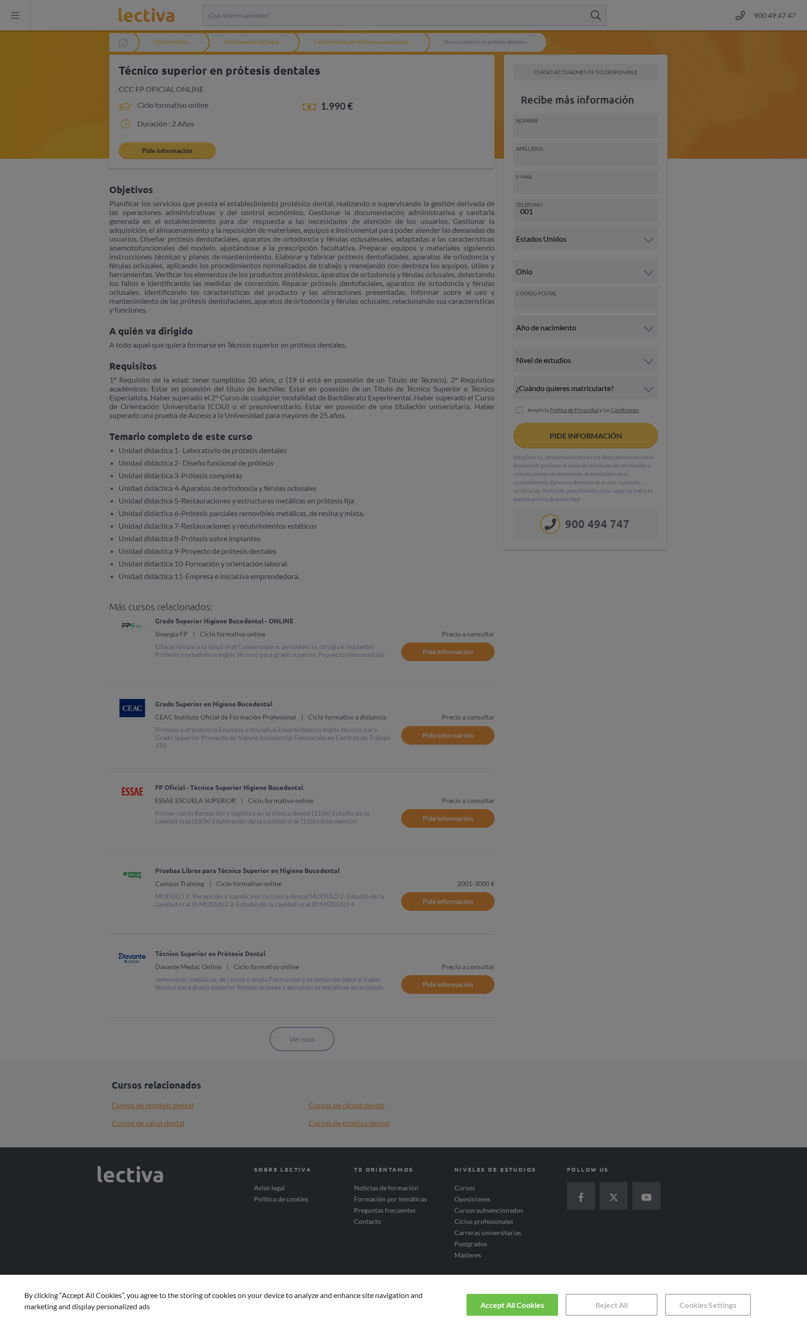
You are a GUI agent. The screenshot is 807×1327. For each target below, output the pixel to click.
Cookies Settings (708, 1304)
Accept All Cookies (513, 1304)
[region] (403, 1301)
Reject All (611, 1304)
